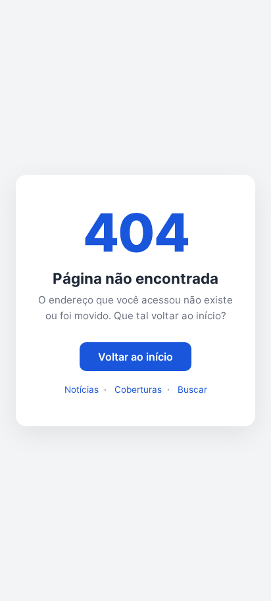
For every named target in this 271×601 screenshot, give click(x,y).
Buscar (192, 389)
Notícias (81, 389)
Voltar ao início (135, 356)
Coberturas (138, 389)
